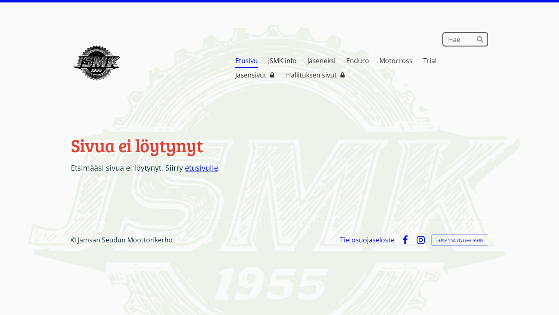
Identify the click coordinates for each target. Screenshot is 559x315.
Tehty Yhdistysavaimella (460, 240)
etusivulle (201, 168)
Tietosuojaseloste (367, 240)
